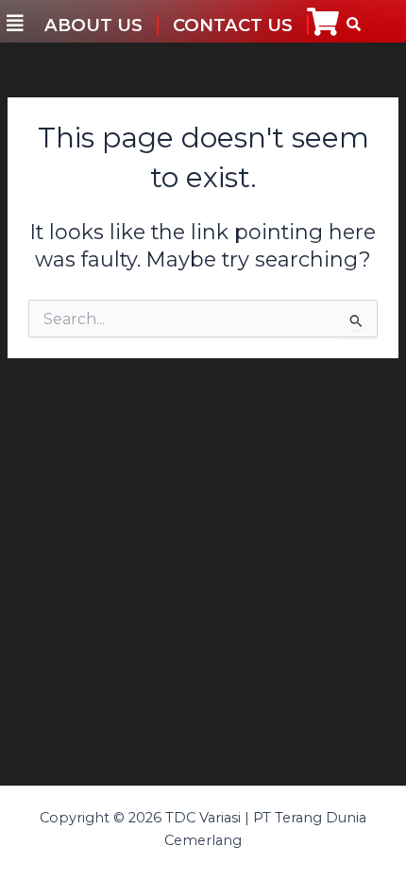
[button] (15, 24)
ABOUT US (93, 25)
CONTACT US (233, 25)
